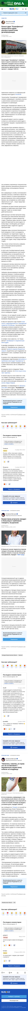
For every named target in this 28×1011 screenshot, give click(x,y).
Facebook (18, 94)
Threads (15, 807)
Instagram (15, 502)
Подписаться (14, 407)
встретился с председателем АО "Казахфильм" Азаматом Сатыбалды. (14, 323)
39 (3, 667)
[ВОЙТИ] (25, 9)
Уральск (20, 655)
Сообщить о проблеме (14, 996)
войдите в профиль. (9, 443)
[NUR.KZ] (14, 9)
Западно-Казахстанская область (9, 655)
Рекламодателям (14, 1000)
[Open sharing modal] (18, 973)
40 (24, 914)
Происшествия (5, 510)
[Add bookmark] (25, 972)
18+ (14, 902)
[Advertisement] (14, 81)
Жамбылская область (7, 902)
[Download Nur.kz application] (14, 3)
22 (24, 667)
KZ (23, 9)
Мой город (21, 554)
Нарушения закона (15, 510)
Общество (4, 18)
